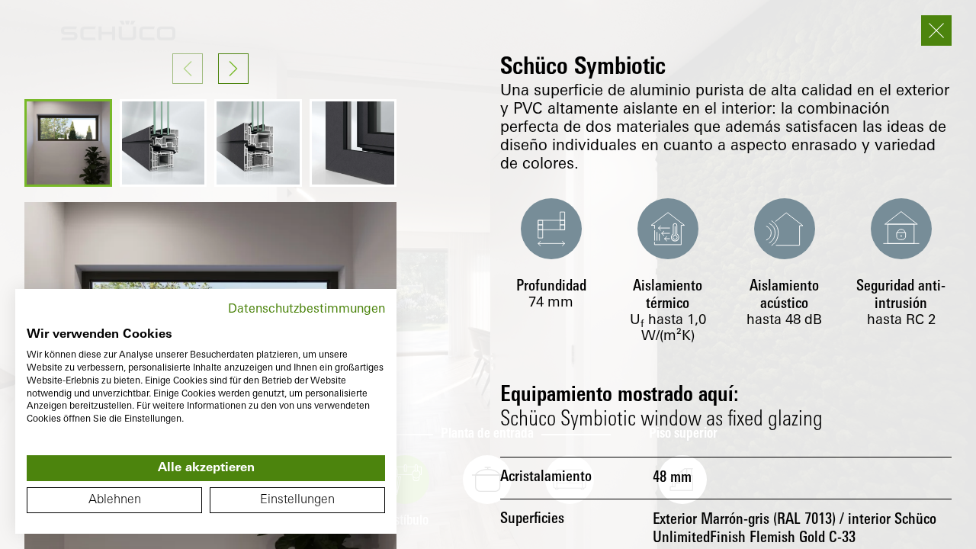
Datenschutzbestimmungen (306, 309)
